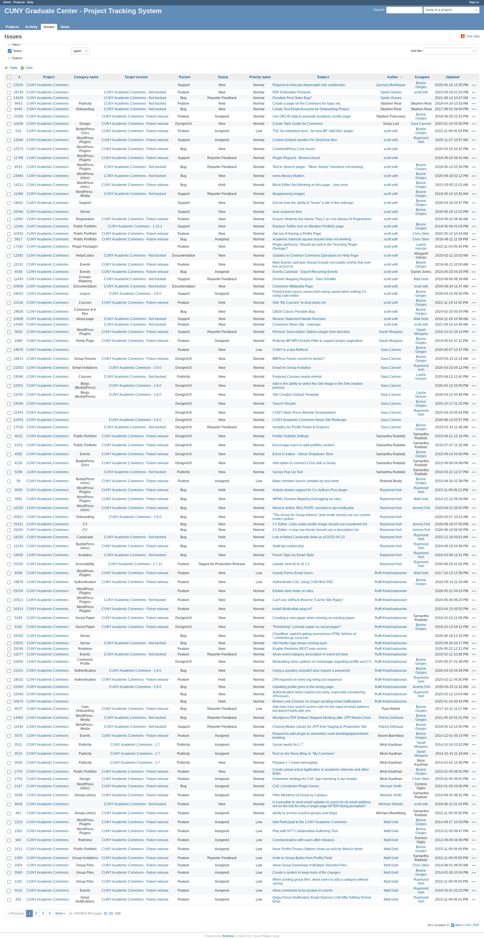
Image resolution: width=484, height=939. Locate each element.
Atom (458, 925)
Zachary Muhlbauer (391, 85)
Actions (474, 85)
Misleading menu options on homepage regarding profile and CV (322, 662)
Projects (19, 2)
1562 (18, 831)
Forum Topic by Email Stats (293, 555)
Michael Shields (391, 804)
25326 (18, 564)
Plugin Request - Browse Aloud (296, 158)
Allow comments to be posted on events (303, 890)
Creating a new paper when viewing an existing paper (314, 618)
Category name (86, 77)
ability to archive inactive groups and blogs (305, 813)
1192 (18, 881)
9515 (18, 167)
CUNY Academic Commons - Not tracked (135, 92)
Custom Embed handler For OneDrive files (305, 140)
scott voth (421, 92)
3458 (18, 795)
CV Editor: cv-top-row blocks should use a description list (316, 530)
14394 (18, 324)
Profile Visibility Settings (291, 436)
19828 (18, 312)
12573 (18, 149)
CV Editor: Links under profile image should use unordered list (320, 524)
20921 (18, 517)
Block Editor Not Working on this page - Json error (310, 185)
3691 (18, 499)
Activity (31, 27)
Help (30, 2)
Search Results (284, 404)
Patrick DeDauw (391, 718)
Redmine (228, 936)
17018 (18, 427)
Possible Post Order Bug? (292, 98)
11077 (18, 654)
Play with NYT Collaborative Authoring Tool (305, 831)
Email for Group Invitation (292, 368)
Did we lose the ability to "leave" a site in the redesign (313, 203)
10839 (18, 319)
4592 (18, 454)
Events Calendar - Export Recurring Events (305, 272)
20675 (18, 701)
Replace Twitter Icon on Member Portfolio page (308, 226)
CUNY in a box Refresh (290, 350)
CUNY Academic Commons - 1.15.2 (135, 226)
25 (106, 913)
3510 (18, 754)
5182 (18, 627)
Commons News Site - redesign (297, 324)
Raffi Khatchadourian (391, 573)
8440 (18, 109)
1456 (18, 858)
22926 (18, 85)
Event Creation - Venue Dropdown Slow (303, 454)
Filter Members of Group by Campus (300, 795)
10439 (18, 124)
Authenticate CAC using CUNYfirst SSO (303, 582)
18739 (18, 92)
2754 (18, 779)
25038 (18, 649)
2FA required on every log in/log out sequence (307, 680)
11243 (18, 546)
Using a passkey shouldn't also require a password (311, 671)
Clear (29, 67)
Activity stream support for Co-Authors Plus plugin (310, 490)
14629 (18, 98)
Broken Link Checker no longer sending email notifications (317, 701)
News (65, 27)
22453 (18, 413)
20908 (18, 286)
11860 (18, 219)
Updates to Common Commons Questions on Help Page (316, 255)
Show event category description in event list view (310, 654)
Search (379, 10)
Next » (60, 913)
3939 (18, 490)
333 (18, 899)
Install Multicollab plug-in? (292, 609)
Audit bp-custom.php (288, 546)
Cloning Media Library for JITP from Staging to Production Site (320, 727)
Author (392, 77)
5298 (18, 472)
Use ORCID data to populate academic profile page (312, 116)
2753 (18, 772)
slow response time (287, 212)
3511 (18, 745)
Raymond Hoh (421, 140)
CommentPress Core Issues (294, 149)
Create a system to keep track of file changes (306, 872)
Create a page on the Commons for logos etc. (307, 103)
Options (17, 58)
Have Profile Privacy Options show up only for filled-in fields (318, 849)
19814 (18, 359)
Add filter (417, 50)
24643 (18, 294)
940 (18, 840)
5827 (18, 239)
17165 (18, 246)
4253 (18, 445)
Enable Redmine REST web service (300, 649)
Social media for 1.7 (288, 745)
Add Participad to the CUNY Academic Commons (310, 822)
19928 (18, 555)
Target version (136, 77)
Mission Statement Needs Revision (299, 319)
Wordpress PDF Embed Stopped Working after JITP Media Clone (322, 718)
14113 (18, 185)
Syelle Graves (391, 92)
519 (18, 131)
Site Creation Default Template (296, 395)
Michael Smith (391, 786)
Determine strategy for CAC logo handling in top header (315, 779)
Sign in (474, 2)
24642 (18, 203)
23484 (18, 176)
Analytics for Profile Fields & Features (301, 427)
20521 (18, 600)
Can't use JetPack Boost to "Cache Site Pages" (308, 600)
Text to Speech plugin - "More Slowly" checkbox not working (318, 167)
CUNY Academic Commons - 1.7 (135, 745)
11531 (18, 264)
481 (18, 813)
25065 (18, 636)
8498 (18, 573)
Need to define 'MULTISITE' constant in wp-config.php (313, 508)
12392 (18, 255)
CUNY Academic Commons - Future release (135, 116)
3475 (18, 736)
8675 (18, 709)
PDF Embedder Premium (292, 92)
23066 (18, 377)
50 (111, 913)
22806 (18, 662)
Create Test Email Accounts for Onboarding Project (311, 109)
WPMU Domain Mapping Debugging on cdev (307, 499)
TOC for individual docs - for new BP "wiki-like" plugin (313, 131)
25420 (18, 530)
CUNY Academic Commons (48, 85)
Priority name (260, 77)
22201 (18, 671)
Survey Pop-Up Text (288, 472)
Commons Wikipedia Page (293, 286)
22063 (18, 687)
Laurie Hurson (421, 246)
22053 (18, 420)
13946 (18, 140)
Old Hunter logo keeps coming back (300, 643)
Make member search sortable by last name (306, 481)
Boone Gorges (421, 85)
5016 (18, 890)
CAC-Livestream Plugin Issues (296, 786)
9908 (18, 804)
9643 (18, 103)
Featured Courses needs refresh (297, 377)
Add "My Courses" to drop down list (299, 303)
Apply (14, 67)
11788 (18, 158)
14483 (18, 718)
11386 (18, 194)
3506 (18, 763)
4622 (18, 436)
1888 (18, 341)
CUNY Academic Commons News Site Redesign (309, 420)
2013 (18, 849)
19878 (18, 582)
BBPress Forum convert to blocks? (299, 359)
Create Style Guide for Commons (298, 124)
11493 (18, 279)
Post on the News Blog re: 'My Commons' (304, 754)
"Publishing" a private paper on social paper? (307, 627)
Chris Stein (421, 234)
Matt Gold (421, 279)
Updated (452, 77)
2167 (18, 786)
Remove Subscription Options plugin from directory (311, 332)
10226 (18, 303)
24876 (18, 350)
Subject (323, 77)
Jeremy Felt (421, 508)
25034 (18, 591)
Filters (16, 44)
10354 (18, 234)
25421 (18, 524)
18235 (18, 537)
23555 (18, 643)
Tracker (184, 77)
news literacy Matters (288, 176)
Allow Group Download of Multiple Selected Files (310, 865)
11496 (18, 226)
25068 (18, 212)
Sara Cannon (421, 124)
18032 (18, 680)
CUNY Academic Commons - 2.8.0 (135, 294)
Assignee (422, 77)
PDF (476, 925)
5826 (18, 332)
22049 (18, 694)
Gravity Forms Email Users (293, 573)
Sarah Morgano (391, 332)
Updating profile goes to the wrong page (303, 687)
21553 (18, 368)
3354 (18, 865)
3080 (18, 872)
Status (17, 50)
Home (7, 2)
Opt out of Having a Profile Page (297, 234)
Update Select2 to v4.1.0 (291, 564)
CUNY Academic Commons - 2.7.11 (135, 564)
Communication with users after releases (303, 840)
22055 (18, 395)
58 (18, 481)
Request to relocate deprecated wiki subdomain (309, 85)
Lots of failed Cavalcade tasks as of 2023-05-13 (309, 537)
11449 (18, 727)
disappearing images (289, 194)
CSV (468, 925)
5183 (18, 618)
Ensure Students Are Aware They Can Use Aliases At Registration (322, 219)
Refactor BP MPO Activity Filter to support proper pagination (318, 341)
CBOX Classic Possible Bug (294, 312)
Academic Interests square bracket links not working (312, 239)
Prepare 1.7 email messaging (295, 763)
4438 (18, 272)
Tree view (473, 36)
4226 (18, 463)
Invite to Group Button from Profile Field (302, 858)
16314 (18, 609)
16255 (18, 508)
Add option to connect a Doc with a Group (304, 463)
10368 (18, 116)
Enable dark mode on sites (293, 591)
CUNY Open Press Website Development (304, 413)
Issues (49, 27)
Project (49, 77)
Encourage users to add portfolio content (303, 445)
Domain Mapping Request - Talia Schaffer (304, 279)
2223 (18, 822)
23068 (18, 404)
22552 (18, 386)
